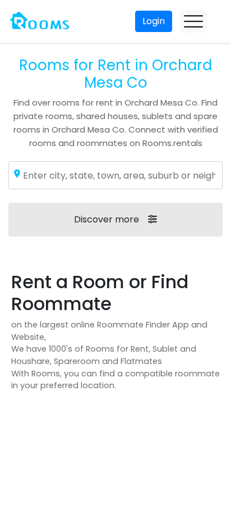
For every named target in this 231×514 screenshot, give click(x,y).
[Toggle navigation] (193, 21)
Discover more (106, 219)
